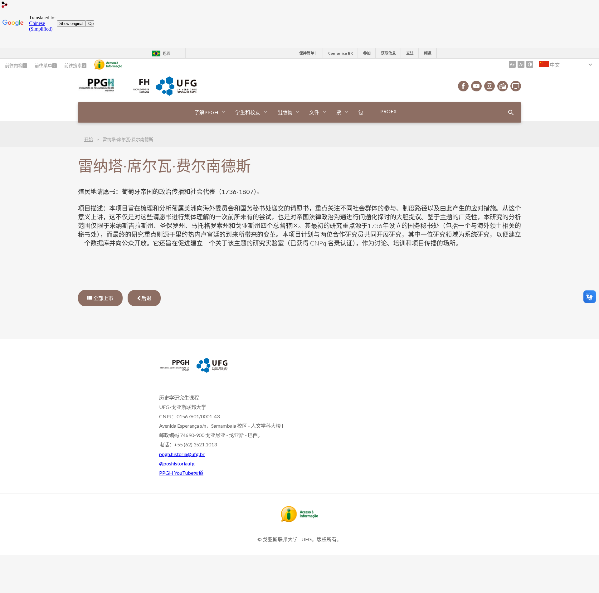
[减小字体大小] (521, 64)
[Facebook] (463, 86)
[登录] (4, 5)
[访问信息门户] (299, 520)
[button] (206, 112)
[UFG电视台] (515, 86)
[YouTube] (476, 86)
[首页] (96, 91)
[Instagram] (489, 86)
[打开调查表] (511, 112)
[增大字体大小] (512, 64)
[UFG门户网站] (176, 93)
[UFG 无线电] (502, 86)
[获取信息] (108, 64)
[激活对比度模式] (529, 64)
